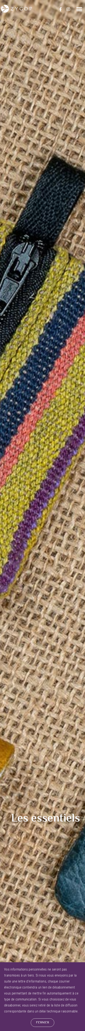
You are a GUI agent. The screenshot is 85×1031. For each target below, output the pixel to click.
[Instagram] (68, 9)
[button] (79, 9)
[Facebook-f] (60, 9)
